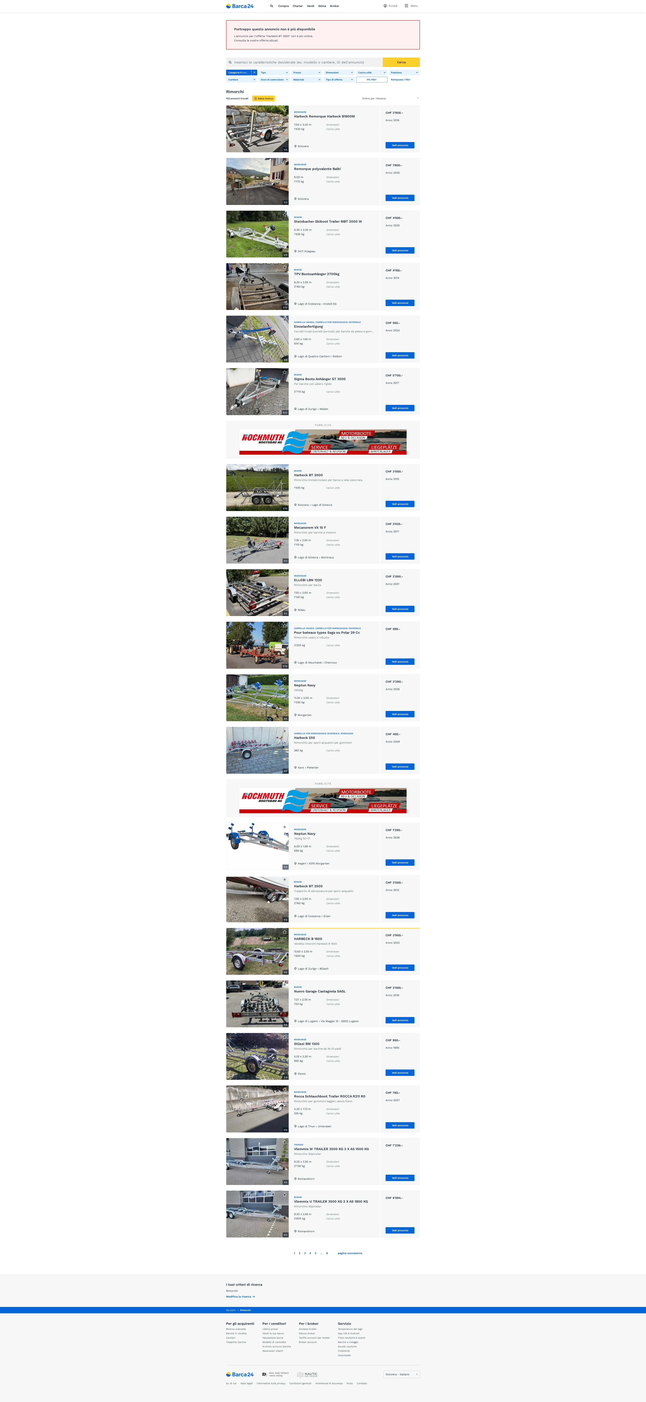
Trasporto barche (236, 1342)
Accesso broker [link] (308, 1329)
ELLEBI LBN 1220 (308, 580)
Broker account (308, 1342)
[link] (254, 72)
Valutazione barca (272, 1337)
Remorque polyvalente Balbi (317, 169)
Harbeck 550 (304, 738)
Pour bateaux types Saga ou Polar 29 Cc (327, 632)
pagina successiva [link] (350, 1253)
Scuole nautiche (347, 1346)
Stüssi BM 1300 (306, 1044)
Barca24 (231, 1310)
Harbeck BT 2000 (308, 475)
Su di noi (231, 1383)
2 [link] (299, 1253)
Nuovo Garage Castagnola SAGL (320, 991)
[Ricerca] (272, 6)
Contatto (362, 1383)
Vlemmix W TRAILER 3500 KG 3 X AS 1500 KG (331, 1149)
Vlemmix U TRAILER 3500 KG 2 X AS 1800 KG (331, 1201)
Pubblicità (344, 1351)
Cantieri (230, 1337)
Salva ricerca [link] (265, 98)
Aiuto (350, 1383)
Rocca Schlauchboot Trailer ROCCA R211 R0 (329, 1096)
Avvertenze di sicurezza (329, 1383)
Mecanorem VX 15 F (310, 527)
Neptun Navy (304, 685)
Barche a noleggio (348, 1342)
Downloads (344, 1355)
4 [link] (310, 1253)
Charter (298, 6)
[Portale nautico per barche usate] (242, 6)
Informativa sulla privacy (271, 1383)
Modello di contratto (274, 1342)
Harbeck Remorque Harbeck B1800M (324, 116)
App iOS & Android (348, 1333)
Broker (334, 6)
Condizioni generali (300, 1383)
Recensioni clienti (272, 1351)
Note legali (247, 1383)
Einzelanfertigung (308, 326)
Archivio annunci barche (276, 1346)
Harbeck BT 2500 (308, 886)
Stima (322, 6)
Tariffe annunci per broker (314, 1337)
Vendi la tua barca (273, 1333)
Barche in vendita (236, 1333)
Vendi (310, 6)
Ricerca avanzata (236, 1329)
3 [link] (305, 1253)
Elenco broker (307, 1333)
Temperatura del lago (350, 1329)
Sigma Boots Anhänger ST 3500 (320, 379)
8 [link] (327, 1253)
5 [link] (315, 1253)
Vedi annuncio (400, 145)
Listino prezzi (270, 1329)
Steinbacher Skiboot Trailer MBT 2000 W (328, 221)
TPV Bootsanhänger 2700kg (316, 274)
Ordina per (368, 98)
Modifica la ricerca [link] (238, 1296)
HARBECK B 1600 (308, 939)
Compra (283, 6)
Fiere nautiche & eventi (351, 1337)
